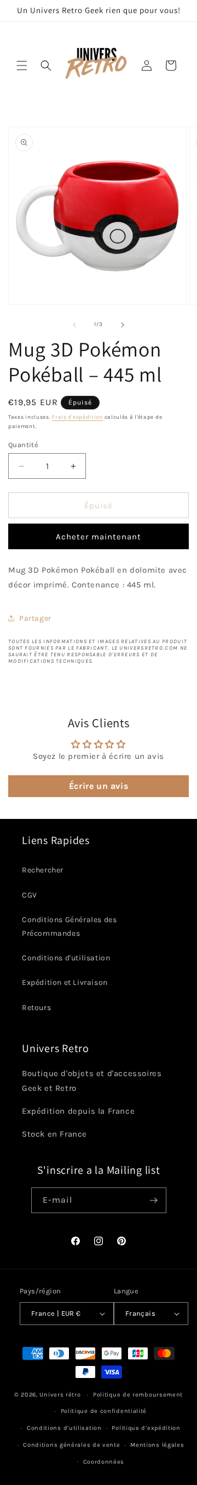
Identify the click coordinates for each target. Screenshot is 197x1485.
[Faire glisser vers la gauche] (74, 325)
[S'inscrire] (154, 1200)
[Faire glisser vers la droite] (123, 325)
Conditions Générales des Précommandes (69, 926)
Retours (36, 1007)
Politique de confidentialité (104, 1411)
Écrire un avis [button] (98, 786)
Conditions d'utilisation (66, 958)
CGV (29, 895)
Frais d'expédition (77, 417)
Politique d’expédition (146, 1427)
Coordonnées (104, 1461)
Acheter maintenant (98, 537)
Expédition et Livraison (65, 982)
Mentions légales (157, 1444)
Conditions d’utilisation (64, 1427)
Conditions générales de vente (71, 1444)
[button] (22, 66)
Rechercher (42, 870)
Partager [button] (35, 618)
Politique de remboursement (138, 1394)
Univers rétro (61, 1394)
